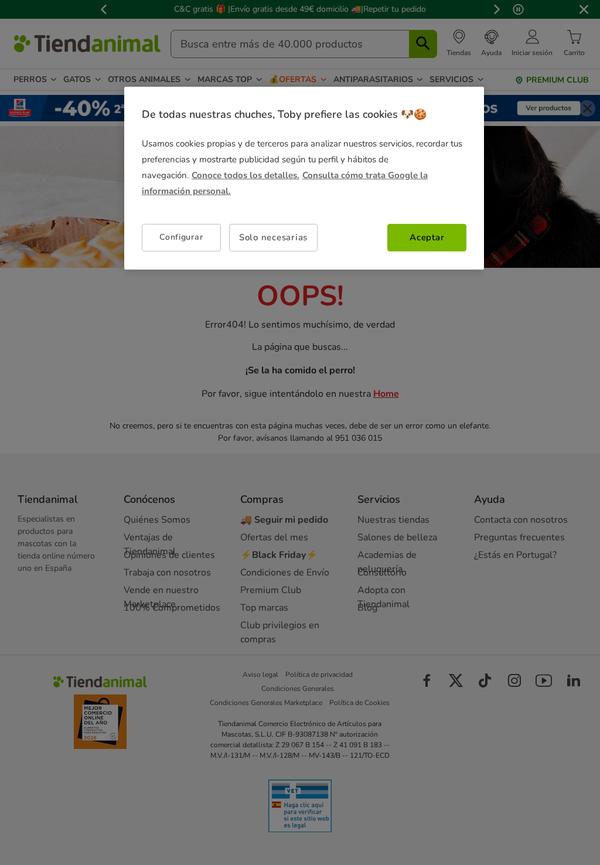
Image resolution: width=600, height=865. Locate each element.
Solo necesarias (273, 237)
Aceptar (427, 237)
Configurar (181, 237)
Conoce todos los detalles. (245, 175)
